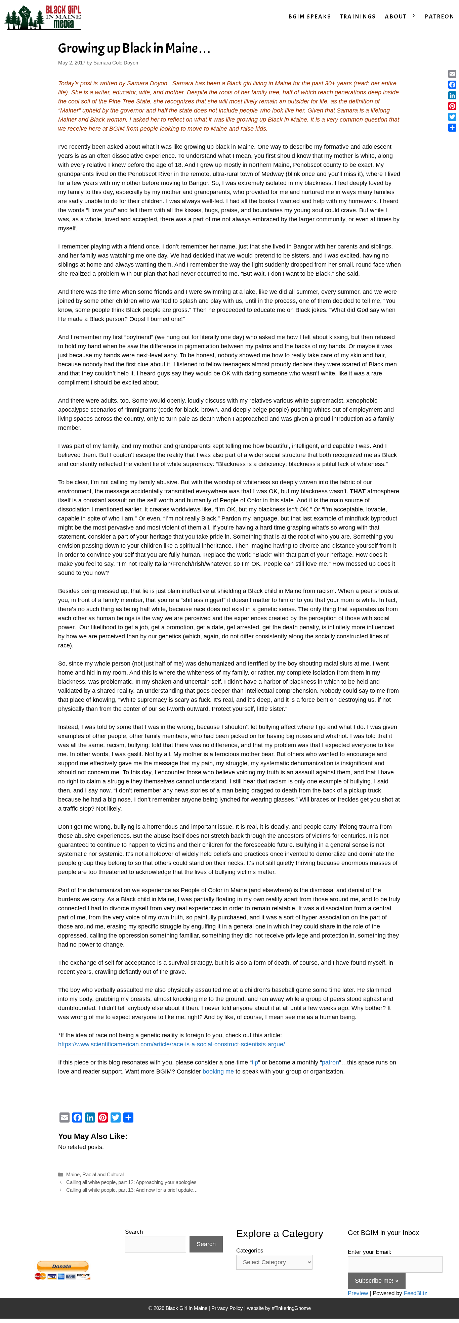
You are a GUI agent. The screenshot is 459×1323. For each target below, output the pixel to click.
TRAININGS (358, 16)
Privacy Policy (227, 1308)
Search (134, 1232)
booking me (218, 1071)
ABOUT (396, 16)
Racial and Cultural (103, 1174)
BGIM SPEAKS (309, 16)
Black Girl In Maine (187, 1308)
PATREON (440, 16)
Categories (249, 1250)
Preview (358, 1293)
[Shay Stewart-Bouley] (44, 17)
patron (330, 1062)
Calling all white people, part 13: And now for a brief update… (132, 1190)
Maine (73, 1174)
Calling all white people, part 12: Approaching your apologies (131, 1182)
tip (255, 1062)
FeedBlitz (415, 1293)
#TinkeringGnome (291, 1308)
